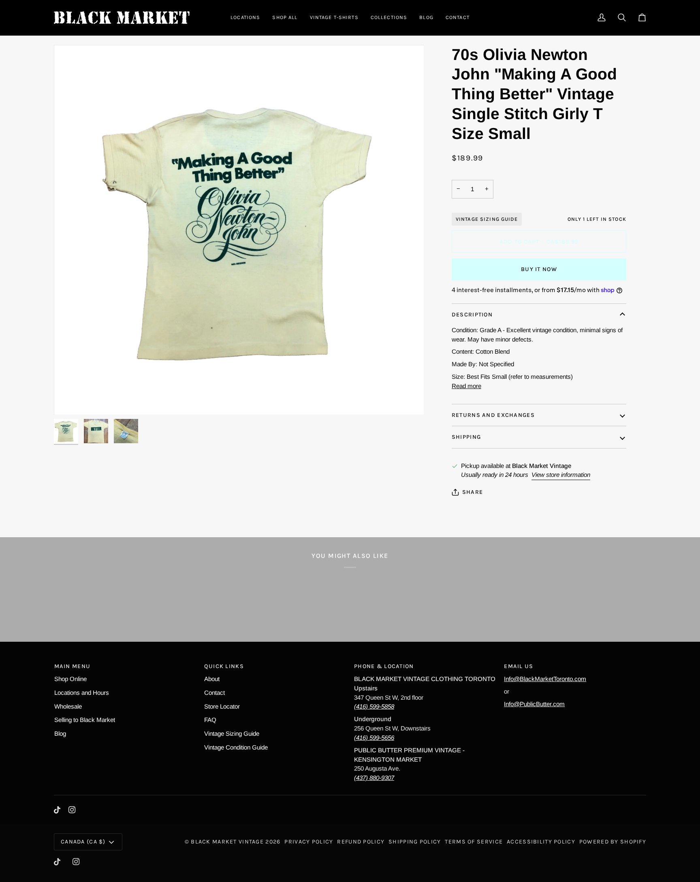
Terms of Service (474, 841)
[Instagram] (72, 810)
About (212, 678)
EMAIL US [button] (518, 666)
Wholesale (68, 706)
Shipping (466, 437)
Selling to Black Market (84, 719)
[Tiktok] (57, 810)
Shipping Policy (414, 841)
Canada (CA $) (83, 841)
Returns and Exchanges (493, 415)
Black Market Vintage (227, 841)
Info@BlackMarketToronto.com (545, 678)
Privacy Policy (308, 841)
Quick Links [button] (224, 666)
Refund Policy (360, 841)
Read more (466, 385)
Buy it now (539, 269)
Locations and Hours (81, 692)
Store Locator (222, 706)
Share (472, 492)
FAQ (210, 719)
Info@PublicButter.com (534, 703)
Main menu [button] (72, 666)
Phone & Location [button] (384, 666)
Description (472, 314)
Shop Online (70, 678)
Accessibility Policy (541, 841)
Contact (214, 692)
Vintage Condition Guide (236, 747)
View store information (560, 474)
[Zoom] (69, 400)
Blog (60, 733)
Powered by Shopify (612, 841)
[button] (245, 17)
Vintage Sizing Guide (487, 219)
